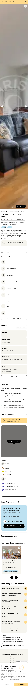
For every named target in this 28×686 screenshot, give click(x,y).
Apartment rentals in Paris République (13, 641)
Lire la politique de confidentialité (10, 679)
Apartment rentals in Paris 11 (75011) (12, 639)
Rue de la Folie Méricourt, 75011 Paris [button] (13, 220)
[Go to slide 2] (12, 556)
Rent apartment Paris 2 (8, 659)
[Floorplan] (13, 206)
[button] (14, 252)
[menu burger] (26, 2)
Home (4, 635)
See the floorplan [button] (21, 328)
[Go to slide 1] (10, 556)
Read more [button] (6, 403)
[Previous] (2, 106)
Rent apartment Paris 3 (8, 661)
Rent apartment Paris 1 (7, 657)
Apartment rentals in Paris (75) (11, 637)
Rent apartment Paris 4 (8, 663)
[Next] (25, 106)
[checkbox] (25, 6)
